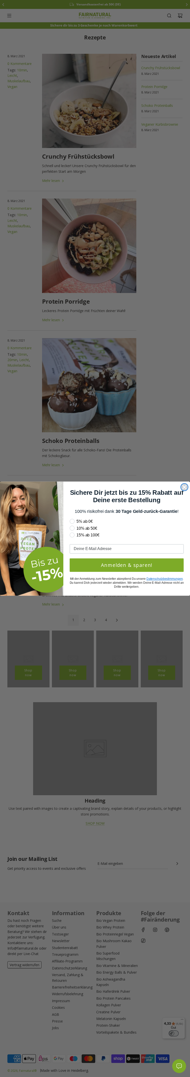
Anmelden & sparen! (127, 565)
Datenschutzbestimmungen (164, 579)
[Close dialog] (184, 487)
